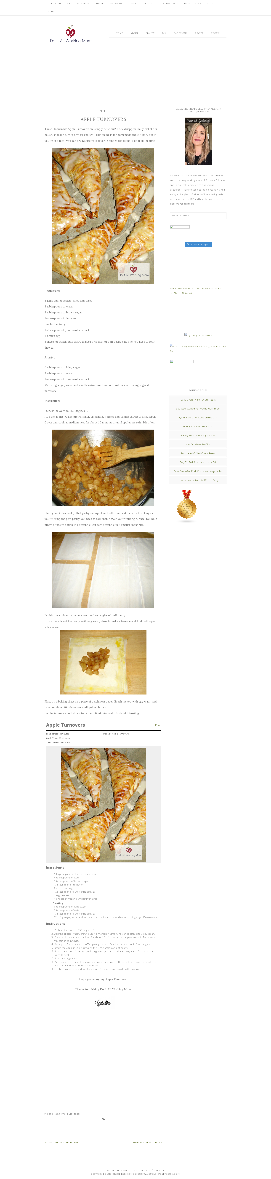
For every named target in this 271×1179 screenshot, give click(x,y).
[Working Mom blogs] (187, 522)
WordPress (164, 1174)
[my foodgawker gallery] (198, 335)
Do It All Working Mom (70, 35)
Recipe (103, 111)
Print (158, 724)
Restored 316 (156, 1170)
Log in (176, 1174)
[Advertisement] (135, 77)
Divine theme (137, 1170)
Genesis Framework (145, 1174)
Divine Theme (120, 1174)
